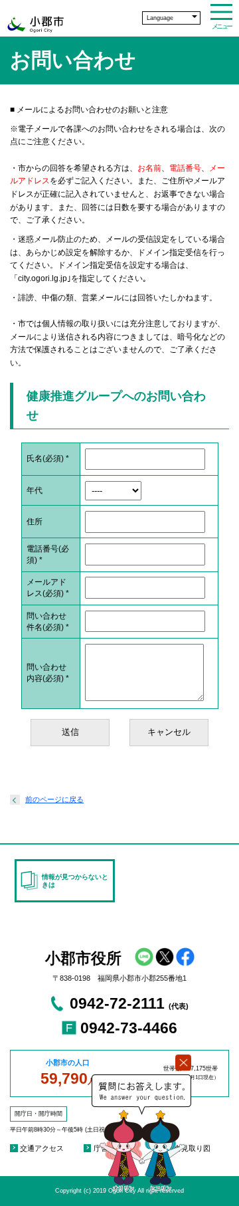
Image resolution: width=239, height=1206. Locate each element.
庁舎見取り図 (188, 1148)
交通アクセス (42, 1148)
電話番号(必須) (48, 554)
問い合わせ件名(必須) (48, 621)
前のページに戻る (54, 799)
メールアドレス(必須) (48, 587)
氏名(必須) (48, 458)
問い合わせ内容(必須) (48, 672)
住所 (34, 521)
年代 (34, 490)
